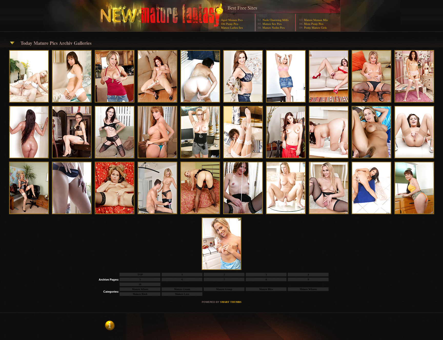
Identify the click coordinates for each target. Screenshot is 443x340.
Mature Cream (182, 289)
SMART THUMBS (230, 302)
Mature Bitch (140, 294)
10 (140, 284)
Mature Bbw (266, 289)
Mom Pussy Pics (313, 23)
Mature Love (182, 294)
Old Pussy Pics (229, 23)
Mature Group (224, 289)
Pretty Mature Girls (315, 27)
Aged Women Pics (232, 20)
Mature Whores (308, 289)
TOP (140, 274)
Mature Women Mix (316, 20)
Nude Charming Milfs (275, 20)
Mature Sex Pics (272, 23)
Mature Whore (140, 289)
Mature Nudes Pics (274, 27)
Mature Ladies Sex (232, 27)
